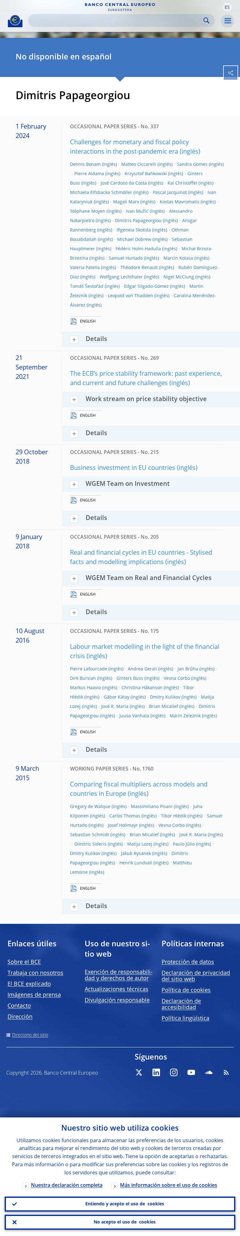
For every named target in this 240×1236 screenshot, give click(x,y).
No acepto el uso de (125, 1222)
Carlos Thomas (124, 816)
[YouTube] (191, 1072)
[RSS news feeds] (226, 1072)
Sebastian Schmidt (89, 835)
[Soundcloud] (208, 1072)
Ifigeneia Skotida (134, 230)
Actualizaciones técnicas (116, 989)
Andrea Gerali (142, 669)
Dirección (20, 1017)
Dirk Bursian (83, 678)
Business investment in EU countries (122, 468)
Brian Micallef (163, 706)
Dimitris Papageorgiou (138, 221)
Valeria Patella (85, 268)
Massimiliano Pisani (151, 807)
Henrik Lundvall (135, 863)
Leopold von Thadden (130, 296)
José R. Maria (114, 706)
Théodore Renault (139, 268)
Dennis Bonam (85, 164)
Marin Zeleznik (185, 716)
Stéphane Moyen (87, 211)
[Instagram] (173, 1072)
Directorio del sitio (30, 1035)
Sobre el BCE (24, 962)
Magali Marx (126, 202)
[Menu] (227, 21)
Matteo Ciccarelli (138, 164)
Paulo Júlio (184, 844)
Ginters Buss (130, 678)
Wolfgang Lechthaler (121, 277)
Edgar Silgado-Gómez (146, 286)
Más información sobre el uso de (168, 1185)
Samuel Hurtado (126, 258)
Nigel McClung (178, 277)
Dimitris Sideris (90, 844)
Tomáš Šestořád (86, 286)
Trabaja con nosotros (35, 973)
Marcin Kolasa (178, 258)
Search (206, 20)
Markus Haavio (85, 688)
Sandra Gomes (192, 164)
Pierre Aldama (89, 174)
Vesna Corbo (177, 678)
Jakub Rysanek (136, 854)
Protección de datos (188, 962)
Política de (186, 990)
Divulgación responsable (117, 1000)
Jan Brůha (188, 669)
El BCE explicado (29, 984)
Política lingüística (185, 1018)
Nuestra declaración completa (66, 1185)
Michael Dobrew (134, 239)
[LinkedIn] (156, 1072)
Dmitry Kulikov (165, 697)
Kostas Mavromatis (179, 202)
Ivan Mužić (137, 211)
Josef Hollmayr (123, 825)
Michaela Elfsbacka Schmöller (101, 193)
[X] (138, 1072)
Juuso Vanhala (134, 716)
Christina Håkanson (142, 688)
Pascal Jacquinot (170, 193)
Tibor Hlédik (173, 816)
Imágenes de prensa (34, 995)
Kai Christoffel (182, 183)
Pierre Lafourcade (88, 669)
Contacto (19, 1006)
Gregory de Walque (90, 807)
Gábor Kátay (116, 697)
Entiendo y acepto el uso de (124, 1204)
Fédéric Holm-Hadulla (138, 249)
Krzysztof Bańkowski (146, 174)
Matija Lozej (139, 844)
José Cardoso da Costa (124, 183)
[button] (227, 7)
